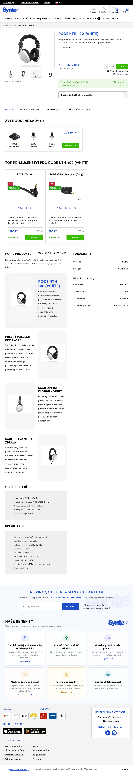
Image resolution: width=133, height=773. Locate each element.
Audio (13, 25)
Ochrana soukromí (13, 758)
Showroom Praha (40, 750)
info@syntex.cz (112, 720)
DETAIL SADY (70, 145)
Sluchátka (22, 25)
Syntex (5, 25)
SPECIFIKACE (60, 253)
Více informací (64, 47)
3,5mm (124, 305)
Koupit (122, 66)
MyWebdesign (91, 768)
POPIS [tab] (8, 109)
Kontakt (47, 2)
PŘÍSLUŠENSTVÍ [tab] (28, 109)
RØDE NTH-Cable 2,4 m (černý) (66, 174)
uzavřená (123, 298)
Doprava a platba (13, 745)
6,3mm (117, 305)
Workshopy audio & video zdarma (66, 597)
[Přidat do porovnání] (38, 199)
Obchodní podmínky (14, 750)
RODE (31, 25)
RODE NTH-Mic (25, 174)
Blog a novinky (39, 754)
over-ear (123, 284)
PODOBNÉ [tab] (52, 109)
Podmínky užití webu (14, 754)
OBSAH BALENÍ (44, 253)
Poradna (36, 758)
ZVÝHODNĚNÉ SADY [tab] (78, 109)
